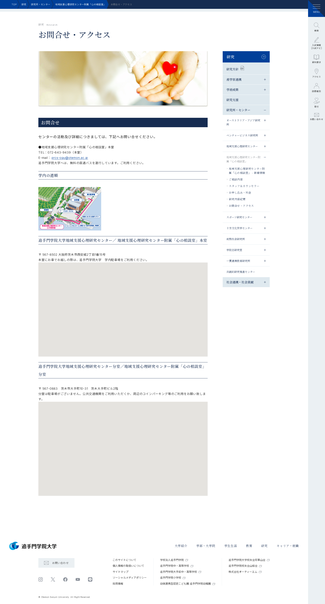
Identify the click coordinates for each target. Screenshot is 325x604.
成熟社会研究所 (235, 239)
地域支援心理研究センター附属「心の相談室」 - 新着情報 (247, 171)
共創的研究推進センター (240, 272)
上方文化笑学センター (239, 228)
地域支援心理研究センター (242, 146)
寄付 (316, 106)
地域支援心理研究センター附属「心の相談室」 (80, 4)
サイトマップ (120, 571)
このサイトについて (124, 559)
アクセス (316, 76)
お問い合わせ (316, 119)
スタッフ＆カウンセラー (244, 186)
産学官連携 (233, 79)
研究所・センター (40, 4)
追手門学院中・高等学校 (174, 565)
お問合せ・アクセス (241, 206)
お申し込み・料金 (240, 192)
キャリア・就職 (288, 546)
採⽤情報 (118, 583)
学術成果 (232, 89)
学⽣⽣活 (230, 546)
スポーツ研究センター (239, 217)
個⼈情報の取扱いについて (128, 565)
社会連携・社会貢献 (240, 282)
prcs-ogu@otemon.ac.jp (70, 158)
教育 (249, 546)
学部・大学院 (205, 546)
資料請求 (316, 62)
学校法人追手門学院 (172, 559)
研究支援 (232, 100)
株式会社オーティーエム (243, 571)
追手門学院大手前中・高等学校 (178, 571)
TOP (14, 4)
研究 (23, 4)
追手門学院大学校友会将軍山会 (247, 559)
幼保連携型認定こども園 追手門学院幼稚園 (185, 583)
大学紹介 (181, 546)
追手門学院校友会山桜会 (243, 565)
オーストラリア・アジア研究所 (243, 122)
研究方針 (232, 69)
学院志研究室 (234, 250)
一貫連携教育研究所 (238, 261)
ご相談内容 (236, 179)
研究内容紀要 (237, 199)
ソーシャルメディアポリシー (130, 577)
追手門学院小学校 (170, 577)
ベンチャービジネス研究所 (242, 135)
